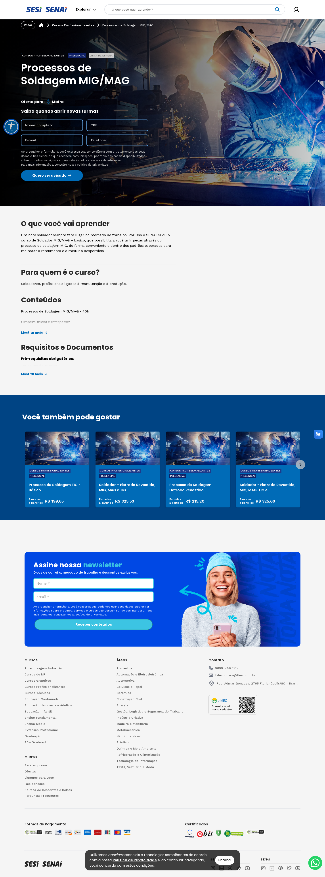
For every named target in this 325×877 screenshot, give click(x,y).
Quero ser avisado (49, 175)
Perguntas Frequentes (42, 795)
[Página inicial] (41, 25)
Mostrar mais (32, 332)
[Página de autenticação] (296, 9)
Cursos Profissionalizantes (73, 25)
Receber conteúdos (93, 624)
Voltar (28, 25)
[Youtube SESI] (247, 868)
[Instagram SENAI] (263, 868)
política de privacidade (92, 164)
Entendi (224, 860)
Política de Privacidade (135, 860)
